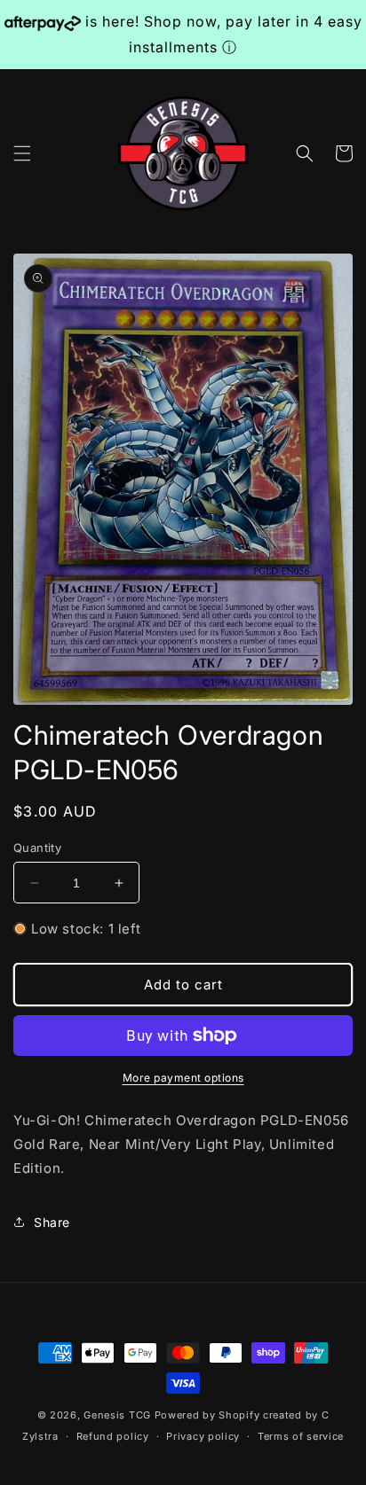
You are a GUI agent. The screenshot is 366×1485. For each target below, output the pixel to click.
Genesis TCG (117, 1415)
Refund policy (112, 1436)
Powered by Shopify (207, 1415)
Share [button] (52, 1222)
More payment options (183, 1077)
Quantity (37, 847)
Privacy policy (203, 1436)
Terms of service (301, 1436)
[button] (22, 153)
